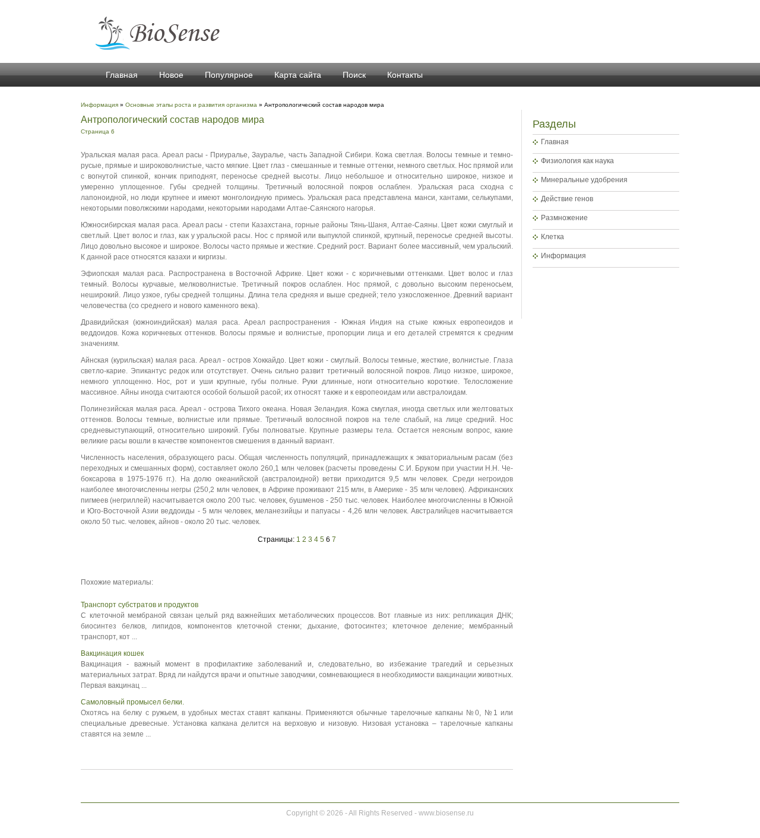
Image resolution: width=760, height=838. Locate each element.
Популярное (229, 75)
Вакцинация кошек (112, 653)
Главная (122, 75)
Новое (171, 75)
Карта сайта (297, 75)
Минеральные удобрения (584, 180)
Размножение (564, 218)
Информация (563, 256)
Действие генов (567, 199)
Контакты (405, 75)
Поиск (354, 75)
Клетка (552, 237)
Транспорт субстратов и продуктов (139, 605)
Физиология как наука (577, 161)
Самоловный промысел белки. (132, 702)
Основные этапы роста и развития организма (191, 104)
